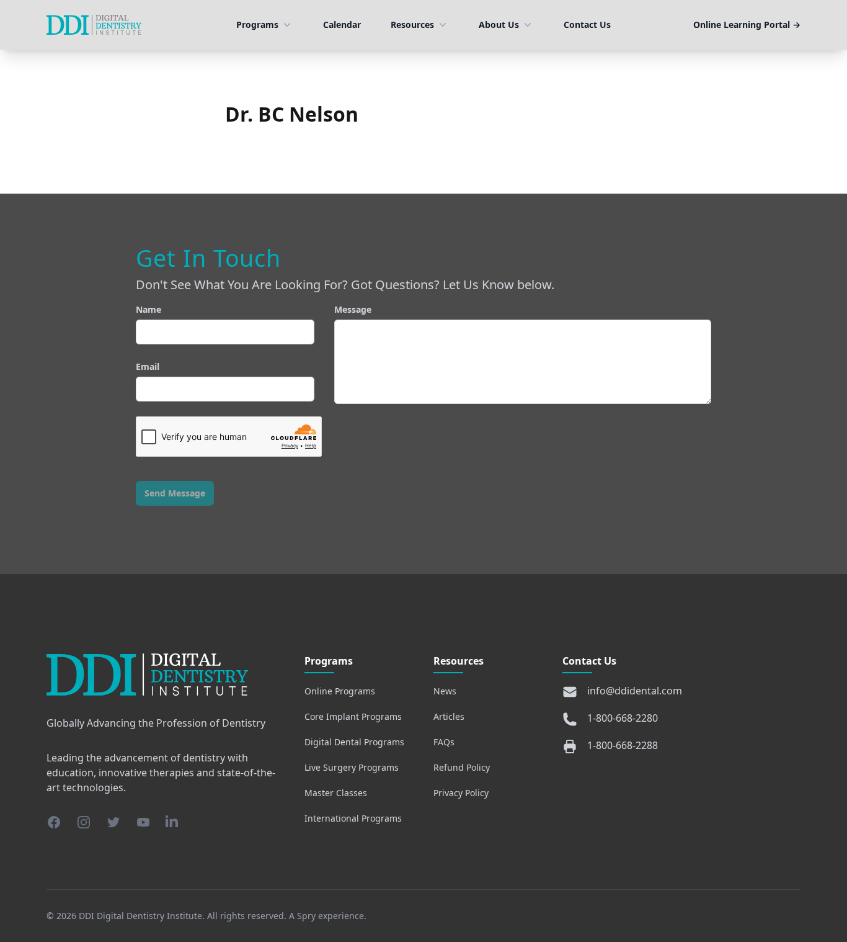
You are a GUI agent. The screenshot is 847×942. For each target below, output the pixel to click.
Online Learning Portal (746, 24)
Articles (448, 716)
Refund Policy (461, 767)
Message (352, 309)
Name (148, 309)
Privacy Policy (461, 793)
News (444, 691)
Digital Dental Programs (354, 742)
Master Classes (335, 793)
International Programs (353, 818)
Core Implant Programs (353, 716)
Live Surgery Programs (351, 767)
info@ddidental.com (634, 691)
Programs (257, 24)
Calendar (342, 24)
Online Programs (339, 691)
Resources (412, 24)
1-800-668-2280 (622, 718)
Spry (306, 916)
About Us (499, 24)
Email (147, 366)
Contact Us (587, 24)
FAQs (444, 742)
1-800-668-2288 (622, 745)
